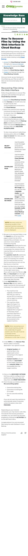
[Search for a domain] (24, 1)
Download (7, 66)
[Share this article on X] (22, 34)
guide (19, 215)
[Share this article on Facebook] (17, 34)
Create (6, 72)
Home (3, 26)
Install (6, 70)
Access (6, 62)
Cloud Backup (23, 31)
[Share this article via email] (27, 34)
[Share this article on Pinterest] (24, 34)
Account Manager (18, 64)
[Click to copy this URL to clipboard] (15, 34)
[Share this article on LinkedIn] (20, 34)
